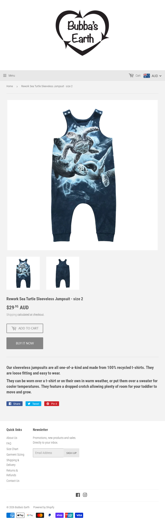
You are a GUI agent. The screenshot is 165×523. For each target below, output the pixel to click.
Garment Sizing (15, 454)
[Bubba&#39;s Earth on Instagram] (85, 495)
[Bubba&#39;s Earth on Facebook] (78, 495)
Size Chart (12, 449)
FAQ (8, 443)
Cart (138, 75)
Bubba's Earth (22, 507)
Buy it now (25, 343)
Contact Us (12, 480)
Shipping (11, 314)
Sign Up (71, 453)
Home (9, 86)
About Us (11, 438)
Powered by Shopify (43, 507)
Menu (12, 75)
